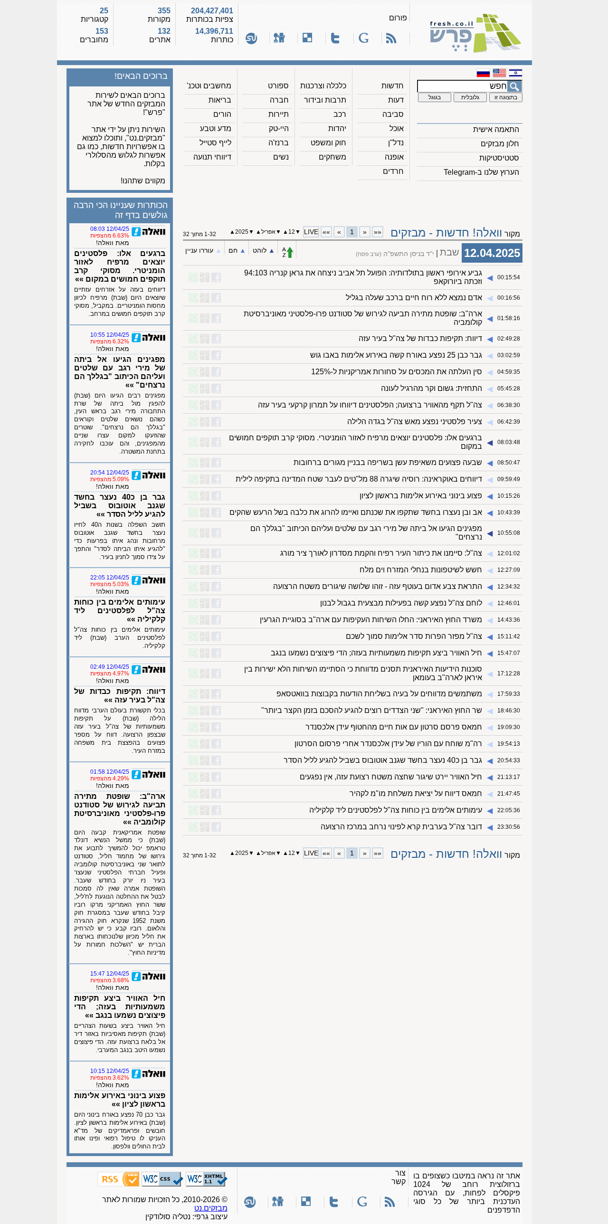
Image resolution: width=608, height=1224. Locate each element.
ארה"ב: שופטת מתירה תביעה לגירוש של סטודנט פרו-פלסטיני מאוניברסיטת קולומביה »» (119, 809)
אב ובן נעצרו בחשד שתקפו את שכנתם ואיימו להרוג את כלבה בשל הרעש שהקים (355, 512)
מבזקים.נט (211, 1208)
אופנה (394, 157)
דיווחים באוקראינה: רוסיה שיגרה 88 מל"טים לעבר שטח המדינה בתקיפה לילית (359, 479)
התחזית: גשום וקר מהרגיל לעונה (431, 388)
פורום (398, 18)
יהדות (337, 128)
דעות (396, 100)
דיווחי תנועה (212, 157)
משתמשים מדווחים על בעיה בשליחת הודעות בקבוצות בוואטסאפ (379, 694)
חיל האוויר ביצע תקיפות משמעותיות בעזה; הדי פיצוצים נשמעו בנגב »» (119, 1006)
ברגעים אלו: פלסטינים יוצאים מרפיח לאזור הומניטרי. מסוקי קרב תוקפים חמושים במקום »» (119, 266)
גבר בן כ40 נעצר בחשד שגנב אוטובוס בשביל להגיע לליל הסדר (383, 760)
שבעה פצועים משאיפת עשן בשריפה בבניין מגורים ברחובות (388, 462)
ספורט (278, 86)
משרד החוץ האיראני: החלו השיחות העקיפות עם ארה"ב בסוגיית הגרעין (371, 620)
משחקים (332, 157)
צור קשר (398, 1177)
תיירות (278, 114)
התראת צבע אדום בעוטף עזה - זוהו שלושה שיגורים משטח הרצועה (377, 586)
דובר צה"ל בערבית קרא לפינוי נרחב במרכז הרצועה (401, 827)
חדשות (392, 86)
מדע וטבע (215, 128)
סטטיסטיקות (499, 158)
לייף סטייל (215, 143)
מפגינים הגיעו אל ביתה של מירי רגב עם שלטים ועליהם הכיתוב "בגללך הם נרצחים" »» (119, 372)
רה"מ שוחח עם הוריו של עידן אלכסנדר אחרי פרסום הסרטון (388, 744)
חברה (279, 100)
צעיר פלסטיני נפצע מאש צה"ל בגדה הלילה (414, 421)
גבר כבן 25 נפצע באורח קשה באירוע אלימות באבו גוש (396, 355)
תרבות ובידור (325, 100)
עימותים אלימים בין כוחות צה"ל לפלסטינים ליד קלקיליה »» (119, 610)
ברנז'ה (278, 143)
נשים (281, 157)
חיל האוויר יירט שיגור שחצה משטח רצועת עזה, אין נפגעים (391, 777)
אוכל (397, 128)
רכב (339, 114)
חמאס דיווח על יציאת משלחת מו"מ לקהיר (416, 793)
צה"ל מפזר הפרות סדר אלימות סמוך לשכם (414, 636)
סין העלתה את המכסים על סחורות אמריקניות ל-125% (396, 372)
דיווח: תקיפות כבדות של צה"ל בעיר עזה (420, 338)
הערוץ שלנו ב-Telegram (481, 172)
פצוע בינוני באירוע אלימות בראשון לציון (421, 496)
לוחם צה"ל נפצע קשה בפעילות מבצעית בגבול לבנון (401, 603)
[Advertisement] (353, 200)
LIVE (311, 232)
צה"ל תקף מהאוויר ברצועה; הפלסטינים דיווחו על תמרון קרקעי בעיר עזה (370, 405)
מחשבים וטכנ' (209, 86)
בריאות (220, 100)
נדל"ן (396, 143)
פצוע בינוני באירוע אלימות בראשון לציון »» (119, 1099)
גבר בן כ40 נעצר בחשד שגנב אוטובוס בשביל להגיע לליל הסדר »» (119, 505)
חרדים (393, 171)
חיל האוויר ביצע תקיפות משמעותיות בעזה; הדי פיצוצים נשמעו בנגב (376, 653)
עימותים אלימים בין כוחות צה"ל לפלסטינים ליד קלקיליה (395, 810)
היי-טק (279, 128)
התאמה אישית (496, 129)
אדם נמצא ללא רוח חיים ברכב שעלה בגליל (414, 298)
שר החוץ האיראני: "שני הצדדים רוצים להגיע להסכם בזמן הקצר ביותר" (371, 710)
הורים (222, 114)
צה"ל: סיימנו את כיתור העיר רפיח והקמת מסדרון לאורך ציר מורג (381, 553)
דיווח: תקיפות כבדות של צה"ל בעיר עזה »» (119, 695)
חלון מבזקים (500, 144)
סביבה (393, 114)
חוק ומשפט (328, 143)
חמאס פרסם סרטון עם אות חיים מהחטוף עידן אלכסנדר (393, 727)
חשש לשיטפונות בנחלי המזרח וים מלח (421, 570)
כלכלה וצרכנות (323, 86)
